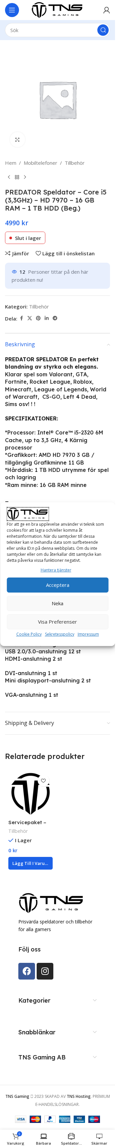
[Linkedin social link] (47, 318)
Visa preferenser (57, 621)
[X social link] (29, 318)
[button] (30, 863)
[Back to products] (17, 177)
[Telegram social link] (55, 318)
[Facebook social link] (21, 318)
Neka (57, 603)
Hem (10, 162)
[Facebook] (26, 971)
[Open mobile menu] (12, 10)
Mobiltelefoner (40, 162)
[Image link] (51, 902)
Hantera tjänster (56, 570)
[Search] (103, 30)
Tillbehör (75, 162)
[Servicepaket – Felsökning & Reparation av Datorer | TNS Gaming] (30, 793)
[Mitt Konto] (106, 10)
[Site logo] (57, 9)
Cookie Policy (29, 634)
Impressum (88, 634)
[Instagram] (45, 971)
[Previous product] (9, 177)
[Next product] (25, 177)
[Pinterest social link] (38, 318)
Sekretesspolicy (59, 634)
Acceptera (57, 585)
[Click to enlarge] (17, 139)
